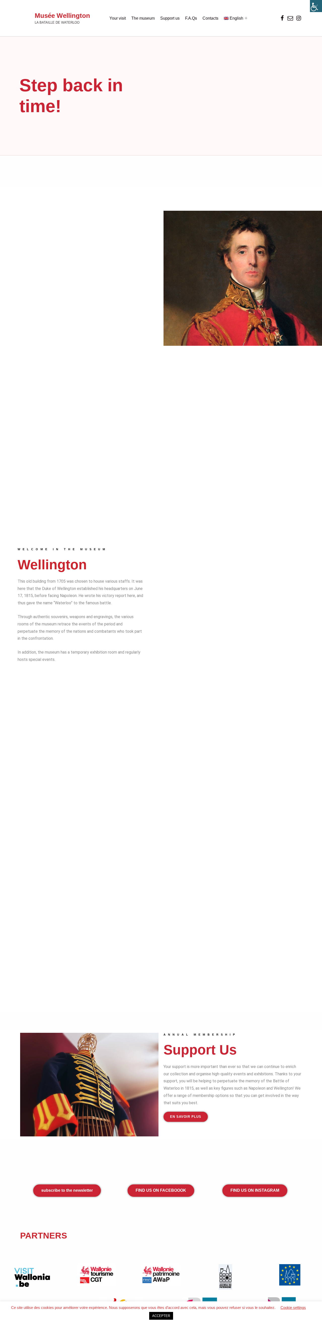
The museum (143, 18)
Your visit (117, 18)
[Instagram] (299, 18)
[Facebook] (282, 18)
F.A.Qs (191, 18)
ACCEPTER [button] (161, 1316)
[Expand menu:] (246, 18)
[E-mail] (290, 18)
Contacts (210, 18)
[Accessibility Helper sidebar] (316, 6)
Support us (170, 18)
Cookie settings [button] (293, 1307)
